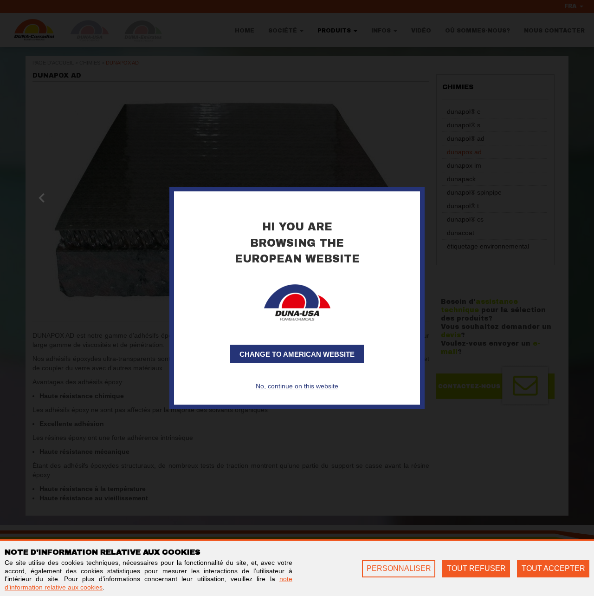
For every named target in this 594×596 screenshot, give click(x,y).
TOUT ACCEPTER (553, 568)
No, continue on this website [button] (297, 386)
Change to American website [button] (297, 354)
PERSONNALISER (399, 568)
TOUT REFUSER (476, 568)
